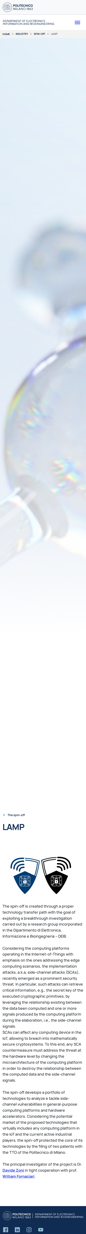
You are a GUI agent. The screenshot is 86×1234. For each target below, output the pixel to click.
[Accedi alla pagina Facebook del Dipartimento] (5, 1229)
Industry (22, 34)
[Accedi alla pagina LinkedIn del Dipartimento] (17, 1229)
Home (6, 34)
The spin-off (16, 815)
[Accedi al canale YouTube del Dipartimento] (40, 1229)
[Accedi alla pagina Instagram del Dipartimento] (29, 1229)
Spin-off (39, 34)
